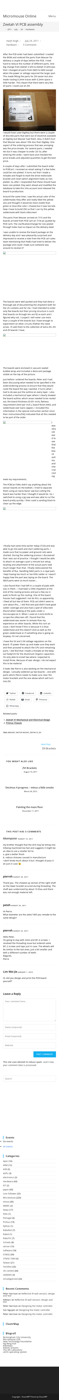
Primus (6, 1222)
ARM (5, 1165)
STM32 (6, 1254)
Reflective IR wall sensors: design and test (29, 1294)
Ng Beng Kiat (9, 1343)
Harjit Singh (12, 40)
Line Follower (9, 1193)
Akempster (10, 838)
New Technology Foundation (17, 1341)
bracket (11, 732)
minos (6, 1201)
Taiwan (6, 1262)
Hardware (30, 29)
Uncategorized (10, 1278)
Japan (6, 1189)
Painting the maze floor (29, 807)
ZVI (40, 732)
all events (8, 1146)
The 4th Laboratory (12, 1349)
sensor (6, 1246)
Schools (7, 1242)
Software (7, 1250)
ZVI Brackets (29, 768)
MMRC (6, 1205)
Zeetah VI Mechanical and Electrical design (28, 719)
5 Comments (29, 44)
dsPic (5, 1173)
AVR (5, 1169)
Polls (5, 1213)
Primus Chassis (14, 723)
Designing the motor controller (37, 1305)
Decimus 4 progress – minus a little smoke (29, 787)
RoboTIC (7, 1238)
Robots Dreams (10, 1347)
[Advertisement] (25, 1111)
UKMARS (7, 1274)
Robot (6, 1234)
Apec (5, 1161)
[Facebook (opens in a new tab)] (27, 5)
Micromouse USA (11, 1339)
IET (4, 1185)
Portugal (7, 1218)
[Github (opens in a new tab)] (32, 5)
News (6, 1209)
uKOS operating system (15, 1352)
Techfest (7, 1266)
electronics (8, 1177)
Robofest (7, 1230)
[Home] (4, 29)
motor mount (22, 732)
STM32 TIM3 (9, 1258)
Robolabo (8, 1345)
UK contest (8, 1270)
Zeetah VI (34, 732)
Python (6, 1226)
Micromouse (9, 1197)
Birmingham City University (17, 1337)
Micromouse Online (19, 16)
